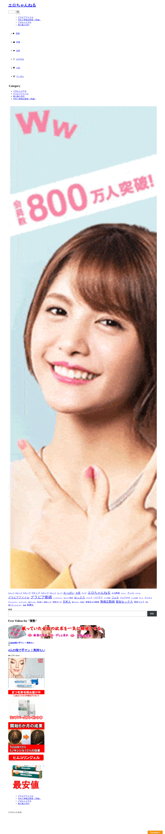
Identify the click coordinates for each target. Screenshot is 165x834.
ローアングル (23, 602)
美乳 (146, 602)
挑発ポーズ (57, 602)
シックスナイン (57, 598)
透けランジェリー (15, 605)
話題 (18, 51)
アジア (84, 593)
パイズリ (98, 597)
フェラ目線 (134, 598)
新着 (18, 33)
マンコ (141, 598)
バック (89, 597)
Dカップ (18, 593)
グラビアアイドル (21, 94)
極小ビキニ (75, 602)
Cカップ (11, 593)
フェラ (115, 597)
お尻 (78, 593)
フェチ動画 (107, 598)
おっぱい (69, 592)
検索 (10, 609)
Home (20, 794)
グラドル (138, 593)
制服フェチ (48, 602)
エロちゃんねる (22, 5)
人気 (18, 68)
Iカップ (59, 593)
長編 (24, 605)
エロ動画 (116, 593)
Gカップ (45, 593)
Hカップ (53, 593)
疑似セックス (124, 601)
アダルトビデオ (20, 91)
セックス (79, 597)
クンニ (130, 593)
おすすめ (20, 59)
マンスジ (148, 597)
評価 (18, 42)
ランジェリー (13, 602)
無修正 (82, 602)
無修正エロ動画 (92, 602)
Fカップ (36, 593)
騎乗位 (30, 605)
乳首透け (40, 602)
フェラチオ (125, 597)
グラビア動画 (41, 597)
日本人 (67, 601)
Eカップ (27, 593)
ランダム (20, 76)
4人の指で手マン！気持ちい (26, 650)
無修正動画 (107, 601)
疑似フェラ (139, 602)
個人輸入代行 (19, 96)
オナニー (123, 593)
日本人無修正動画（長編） (24, 99)
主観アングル (32, 602)
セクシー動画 (68, 598)
